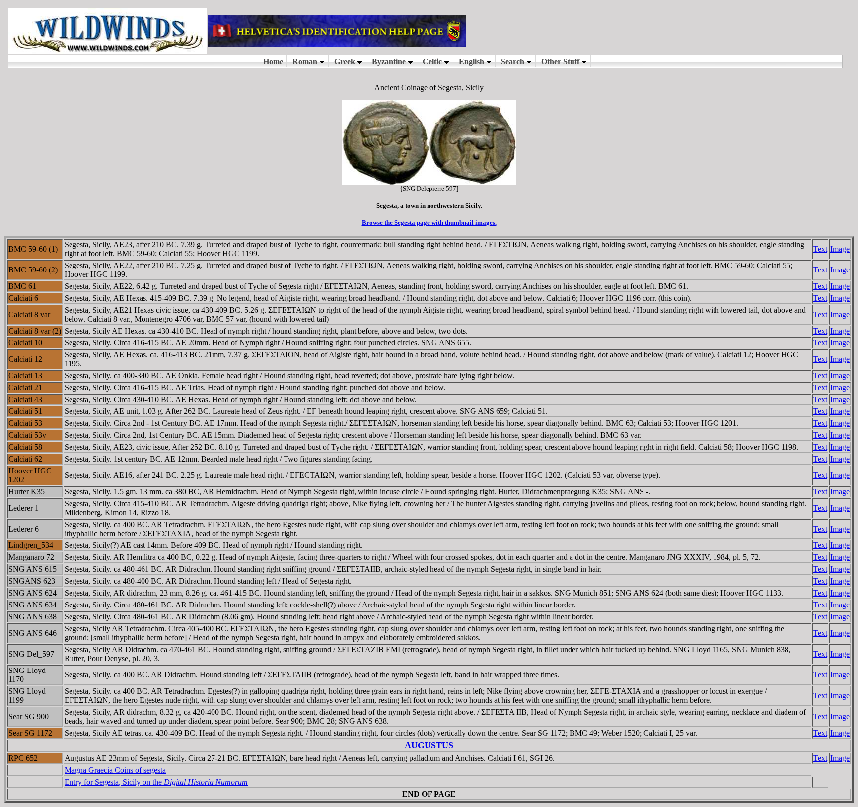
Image (840, 249)
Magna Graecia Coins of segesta (115, 770)
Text (820, 249)
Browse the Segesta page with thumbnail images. (429, 222)
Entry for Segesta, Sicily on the (156, 782)
